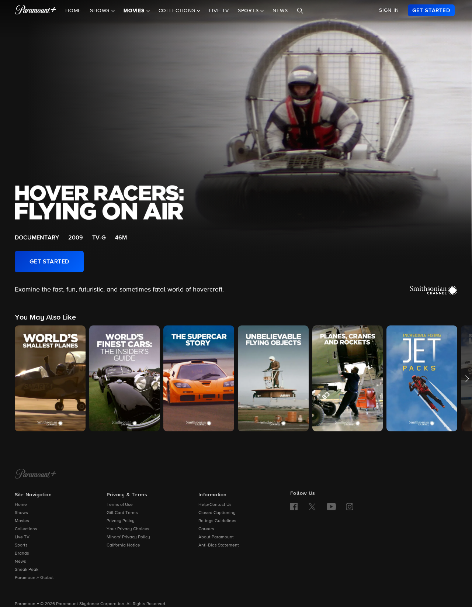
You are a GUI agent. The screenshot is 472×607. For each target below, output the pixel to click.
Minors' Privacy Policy (128, 537)
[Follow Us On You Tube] (331, 506)
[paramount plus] (35, 10)
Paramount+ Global (34, 578)
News (280, 10)
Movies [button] (135, 10)
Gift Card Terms (122, 513)
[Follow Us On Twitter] (312, 506)
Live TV (219, 10)
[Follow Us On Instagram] (349, 506)
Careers (206, 529)
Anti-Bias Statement (218, 545)
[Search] (300, 10)
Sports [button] (249, 10)
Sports (21, 545)
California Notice (123, 545)
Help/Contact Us (215, 505)
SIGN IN (389, 10)
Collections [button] (178, 10)
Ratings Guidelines (217, 521)
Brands (22, 553)
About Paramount (216, 537)
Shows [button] (100, 10)
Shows (21, 513)
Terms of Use (120, 505)
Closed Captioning (217, 513)
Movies (22, 521)
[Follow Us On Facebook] (294, 506)
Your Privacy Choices (128, 529)
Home (73, 10)
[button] (50, 378)
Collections (26, 529)
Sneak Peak (26, 570)
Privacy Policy (121, 521)
